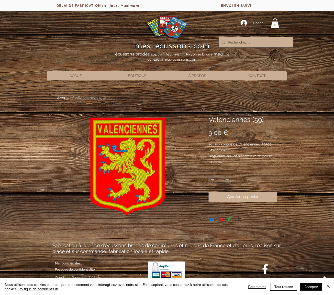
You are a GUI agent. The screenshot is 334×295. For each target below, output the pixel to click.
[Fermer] (328, 286)
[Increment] (228, 179)
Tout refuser (283, 286)
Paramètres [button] (257, 286)
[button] (275, 23)
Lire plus (215, 162)
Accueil (63, 98)
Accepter (311, 286)
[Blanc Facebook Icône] (265, 269)
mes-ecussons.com (172, 45)
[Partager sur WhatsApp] (230, 219)
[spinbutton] (220, 179)
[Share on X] (240, 219)
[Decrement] (212, 179)
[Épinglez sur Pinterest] (221, 219)
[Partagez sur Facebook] (212, 219)
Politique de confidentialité (39, 288)
